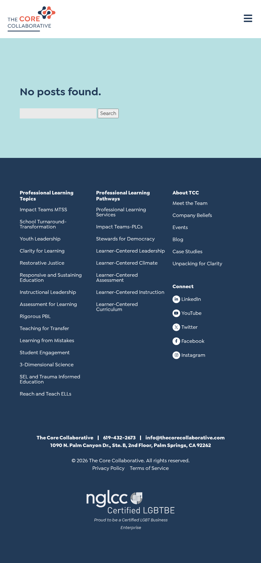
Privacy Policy (108, 468)
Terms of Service (149, 468)
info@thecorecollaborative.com (185, 437)
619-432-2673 (119, 437)
